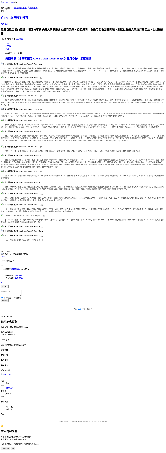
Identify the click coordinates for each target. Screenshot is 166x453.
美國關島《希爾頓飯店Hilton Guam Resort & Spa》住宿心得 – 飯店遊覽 (48, 58)
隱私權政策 (95, 421)
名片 (7, 49)
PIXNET (66, 421)
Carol (3, 256)
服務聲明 (104, 421)
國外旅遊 (18, 276)
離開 (13, 448)
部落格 (8, 46)
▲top (3, 282)
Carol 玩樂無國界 (15, 18)
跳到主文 (4, 24)
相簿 (7, 44)
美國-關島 (19, 278)
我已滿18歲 (5, 448)
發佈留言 (5, 300)
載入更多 (5, 287)
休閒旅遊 (19, 39)
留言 (19, 269)
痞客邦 (14, 269)
